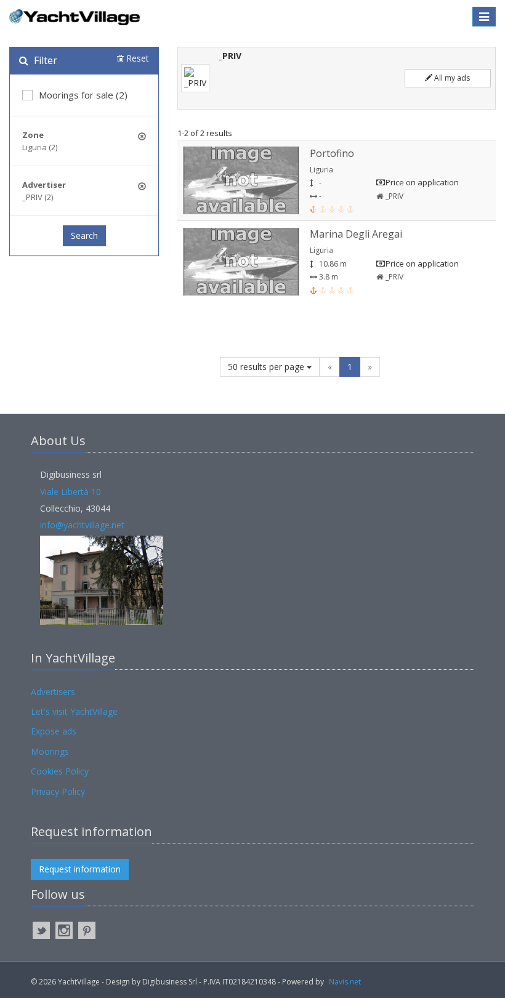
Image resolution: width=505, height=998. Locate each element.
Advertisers (53, 692)
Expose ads (53, 731)
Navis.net (345, 981)
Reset (136, 58)
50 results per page (267, 366)
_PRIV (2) (37, 197)
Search (84, 235)
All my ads (451, 78)
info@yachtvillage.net (82, 525)
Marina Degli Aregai (356, 234)
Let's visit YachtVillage (74, 711)
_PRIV (393, 196)
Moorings (50, 751)
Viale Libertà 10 (70, 491)
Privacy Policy (58, 791)
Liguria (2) (39, 147)
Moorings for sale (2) (83, 95)
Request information (80, 869)
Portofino (332, 153)
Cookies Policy (60, 771)
